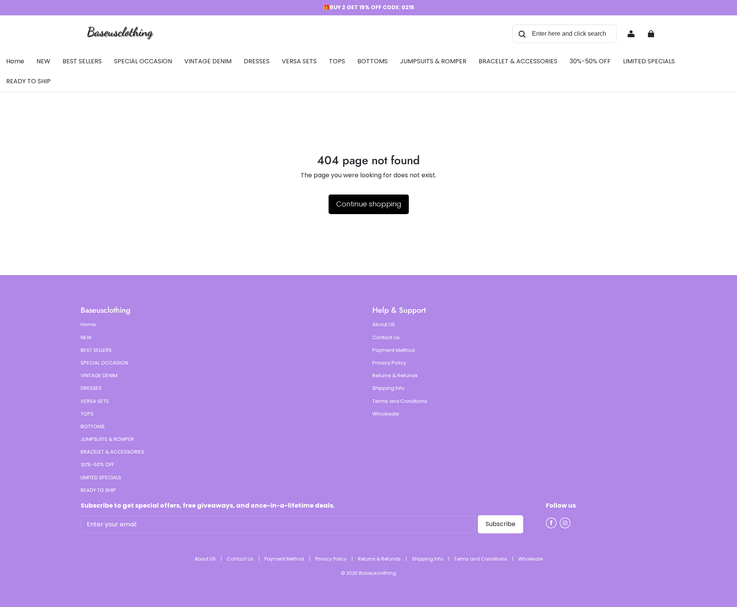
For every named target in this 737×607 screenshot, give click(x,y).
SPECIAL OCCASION (104, 363)
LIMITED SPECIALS (101, 477)
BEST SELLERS (96, 350)
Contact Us (386, 337)
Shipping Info (388, 388)
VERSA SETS (95, 401)
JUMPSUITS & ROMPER (107, 439)
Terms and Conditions (399, 401)
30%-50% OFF (97, 464)
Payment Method (393, 350)
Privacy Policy (389, 363)
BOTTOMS (93, 426)
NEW (86, 337)
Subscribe (501, 524)
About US (383, 324)
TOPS (87, 414)
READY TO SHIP (98, 490)
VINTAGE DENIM (99, 375)
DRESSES (91, 388)
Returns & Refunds (395, 375)
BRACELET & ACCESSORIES (112, 452)
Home (88, 324)
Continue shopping (368, 204)
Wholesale (385, 414)
